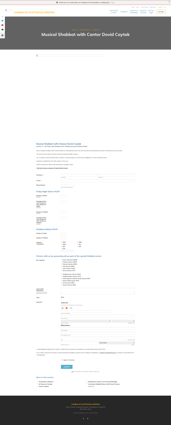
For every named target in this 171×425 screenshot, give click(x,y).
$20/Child (38, 224)
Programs (124, 12)
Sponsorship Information (40, 289)
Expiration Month (65, 323)
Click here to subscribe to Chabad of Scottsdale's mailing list (84, 2)
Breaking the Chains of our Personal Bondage (102, 382)
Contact (160, 7)
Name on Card (64, 318)
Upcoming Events (85, 30)
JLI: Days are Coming (45, 384)
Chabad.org (82, 413)
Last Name (100, 177)
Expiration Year (131, 323)
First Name (63, 177)
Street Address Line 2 (66, 335)
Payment (39, 302)
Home (132, 7)
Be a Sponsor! (40, 260)
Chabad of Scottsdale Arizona (34, 12)
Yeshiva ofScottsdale (134, 12)
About (137, 7)
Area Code (63, 187)
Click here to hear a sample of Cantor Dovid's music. (52, 168)
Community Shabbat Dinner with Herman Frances (104, 384)
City (62, 340)
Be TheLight (151, 12)
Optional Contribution (40, 243)
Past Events (96, 30)
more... (113, 2)
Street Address (64, 330)
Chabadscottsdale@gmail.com (107, 353)
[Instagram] (87, 418)
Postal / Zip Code (65, 344)
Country (133, 344)
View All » (91, 386)
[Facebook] (83, 418)
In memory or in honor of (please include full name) (41, 292)
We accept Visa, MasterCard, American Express (72, 305)
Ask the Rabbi (144, 7)
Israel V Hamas (44, 386)
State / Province (131, 340)
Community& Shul (113, 12)
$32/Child (38, 213)
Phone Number (40, 185)
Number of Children (42, 212)
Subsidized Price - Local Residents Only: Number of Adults (41, 204)
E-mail (38, 180)
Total (37, 297)
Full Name (39, 175)
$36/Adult (38, 207)
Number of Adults (41, 195)
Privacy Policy (95, 413)
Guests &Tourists (143, 12)
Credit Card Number (65, 313)
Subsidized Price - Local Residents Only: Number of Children (41, 220)
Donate (161, 12)
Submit (67, 367)
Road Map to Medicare (46, 382)
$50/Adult (38, 197)
